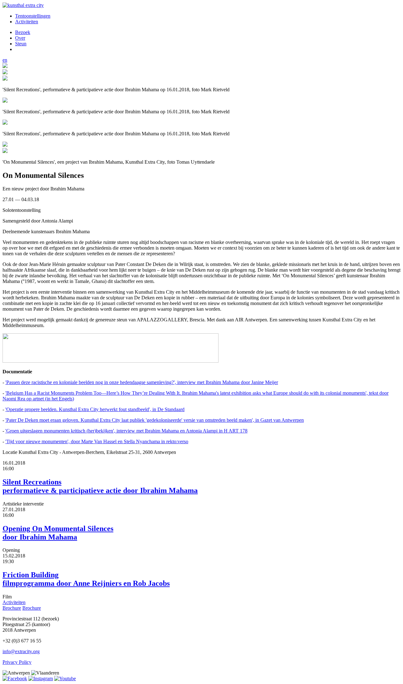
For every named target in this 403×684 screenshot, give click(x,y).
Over (20, 38)
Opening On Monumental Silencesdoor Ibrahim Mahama (58, 532)
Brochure (12, 608)
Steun (20, 43)
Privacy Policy (17, 662)
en (5, 60)
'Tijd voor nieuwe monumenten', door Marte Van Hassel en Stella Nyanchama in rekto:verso (96, 441)
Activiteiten (26, 21)
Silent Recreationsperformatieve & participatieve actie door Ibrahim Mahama (100, 486)
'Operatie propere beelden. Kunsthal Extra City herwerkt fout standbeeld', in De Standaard (94, 409)
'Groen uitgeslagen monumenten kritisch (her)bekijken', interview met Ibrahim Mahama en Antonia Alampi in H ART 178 (126, 430)
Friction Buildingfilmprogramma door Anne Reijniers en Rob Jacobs (86, 579)
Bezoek (22, 32)
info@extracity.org (21, 651)
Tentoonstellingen (32, 16)
